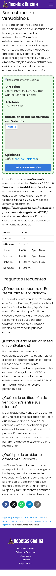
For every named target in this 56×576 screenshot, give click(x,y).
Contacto (26, 559)
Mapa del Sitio (25, 563)
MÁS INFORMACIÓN (28, 167)
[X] (13, 504)
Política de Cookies (25, 548)
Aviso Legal (26, 556)
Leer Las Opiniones (25, 159)
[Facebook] (5, 504)
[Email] (37, 504)
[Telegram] (29, 504)
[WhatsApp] (21, 504)
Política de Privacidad (25, 552)
